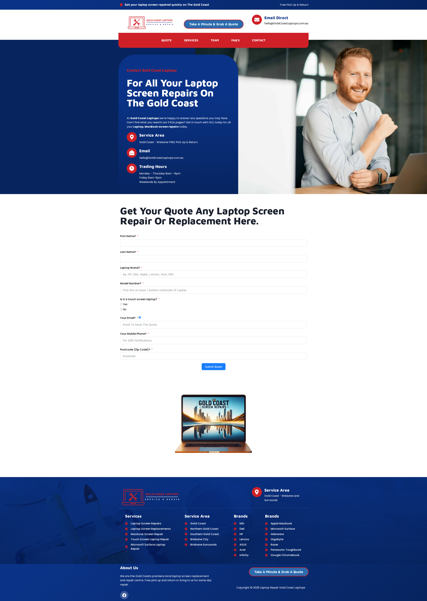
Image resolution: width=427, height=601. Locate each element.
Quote (166, 40)
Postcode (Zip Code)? (135, 349)
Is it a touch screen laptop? (138, 299)
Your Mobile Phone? (133, 334)
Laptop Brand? (130, 268)
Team (215, 40)
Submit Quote (213, 366)
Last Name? (128, 252)
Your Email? (128, 318)
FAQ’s (235, 40)
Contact (259, 40)
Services (191, 40)
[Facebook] (124, 595)
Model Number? (131, 283)
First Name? (128, 236)
